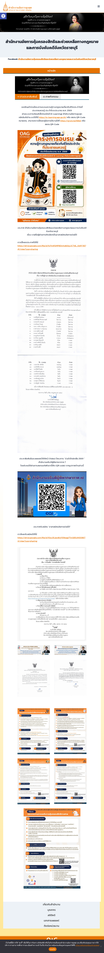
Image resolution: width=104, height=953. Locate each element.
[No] (101, 946)
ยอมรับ (52, 949)
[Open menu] (98, 6)
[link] (3, 16)
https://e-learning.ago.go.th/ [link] (52, 117)
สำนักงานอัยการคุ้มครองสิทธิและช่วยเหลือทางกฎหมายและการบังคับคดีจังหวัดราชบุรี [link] (57, 59)
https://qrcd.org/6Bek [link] (70, 120)
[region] (52, 22)
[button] (52, 22)
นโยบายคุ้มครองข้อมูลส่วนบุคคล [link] (87, 945)
